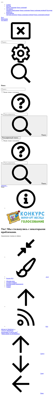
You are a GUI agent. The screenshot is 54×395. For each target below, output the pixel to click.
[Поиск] (20, 62)
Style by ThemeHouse (7, 330)
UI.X (47, 277)
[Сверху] (26, 306)
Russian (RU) (10, 278)
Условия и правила (11, 282)
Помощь (8, 285)
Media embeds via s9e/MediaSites (11, 333)
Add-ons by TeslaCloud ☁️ (8, 329)
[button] (2, 2)
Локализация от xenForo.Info (9, 332)
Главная (8, 287)
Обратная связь (10, 281)
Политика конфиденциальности (14, 284)
